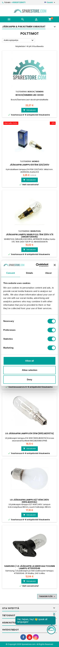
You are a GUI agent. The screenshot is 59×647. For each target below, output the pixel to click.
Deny (29, 379)
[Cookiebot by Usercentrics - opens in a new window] (36, 265)
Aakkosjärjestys (19, 40)
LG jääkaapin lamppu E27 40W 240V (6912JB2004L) (29, 500)
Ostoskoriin (29, 110)
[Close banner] (55, 265)
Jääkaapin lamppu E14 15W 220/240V (29, 164)
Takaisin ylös (47, 596)
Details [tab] (29, 273)
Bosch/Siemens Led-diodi (30, 95)
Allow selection (29, 370)
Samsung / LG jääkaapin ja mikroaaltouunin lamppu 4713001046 (29, 567)
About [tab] (48, 273)
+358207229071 (18, 2)
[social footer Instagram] (36, 637)
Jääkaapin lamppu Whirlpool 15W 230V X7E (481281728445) (29, 235)
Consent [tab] (10, 273)
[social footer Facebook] (23, 637)
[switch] (52, 330)
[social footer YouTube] (29, 637)
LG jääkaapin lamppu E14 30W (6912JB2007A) (29, 433)
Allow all (29, 361)
